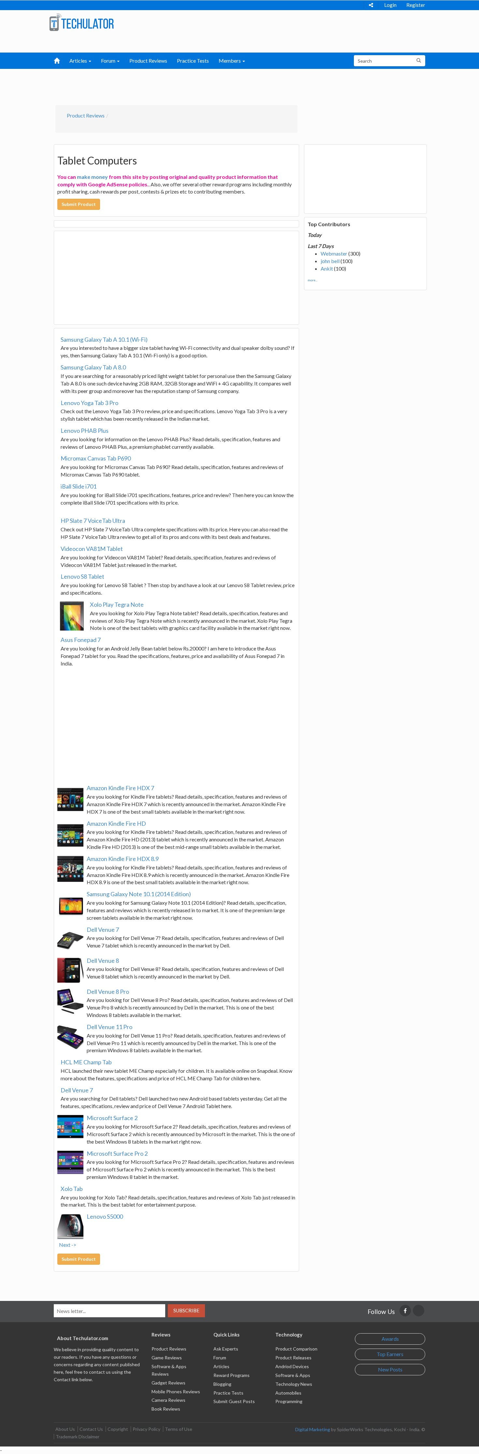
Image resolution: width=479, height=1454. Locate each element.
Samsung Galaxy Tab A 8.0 (93, 367)
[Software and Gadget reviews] (81, 22)
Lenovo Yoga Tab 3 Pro (89, 402)
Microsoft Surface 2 (112, 1117)
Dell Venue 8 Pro (108, 991)
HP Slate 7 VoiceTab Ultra (93, 520)
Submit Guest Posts (234, 1401)
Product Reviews (148, 60)
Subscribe (186, 1310)
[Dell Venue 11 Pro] (70, 1037)
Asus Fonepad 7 (81, 639)
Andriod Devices (292, 1366)
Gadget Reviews (168, 1382)
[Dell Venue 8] (70, 971)
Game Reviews (167, 1357)
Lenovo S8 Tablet (82, 576)
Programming (288, 1401)
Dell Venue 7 (103, 929)
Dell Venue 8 (103, 960)
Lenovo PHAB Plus (85, 430)
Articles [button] (78, 60)
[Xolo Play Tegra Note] (72, 616)
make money (92, 177)
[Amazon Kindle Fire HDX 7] (70, 798)
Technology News (293, 1384)
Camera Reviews (168, 1400)
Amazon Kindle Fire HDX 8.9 (123, 858)
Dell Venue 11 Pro (109, 1026)
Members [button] (230, 60)
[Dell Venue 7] (70, 940)
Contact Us (91, 1429)
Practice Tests (193, 60)
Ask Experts (225, 1349)
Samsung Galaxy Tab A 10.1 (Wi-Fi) (104, 339)
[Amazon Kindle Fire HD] (70, 834)
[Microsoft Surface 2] (70, 1128)
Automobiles (288, 1393)
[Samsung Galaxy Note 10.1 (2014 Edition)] (70, 904)
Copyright (118, 1429)
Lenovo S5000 (105, 1216)
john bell (330, 261)
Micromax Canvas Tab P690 (96, 458)
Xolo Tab (72, 1188)
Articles (221, 1366)
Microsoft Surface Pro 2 (117, 1153)
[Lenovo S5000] (70, 1226)
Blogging (222, 1384)
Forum (219, 1357)
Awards (390, 1339)
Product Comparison (296, 1349)
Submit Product (79, 204)
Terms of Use (178, 1429)
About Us (65, 1429)
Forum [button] (108, 60)
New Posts (390, 1369)
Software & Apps (292, 1375)
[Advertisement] (205, 85)
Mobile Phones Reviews (176, 1391)
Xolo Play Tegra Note (117, 604)
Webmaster (334, 253)
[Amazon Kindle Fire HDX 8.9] (70, 869)
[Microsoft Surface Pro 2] (70, 1163)
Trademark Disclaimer (77, 1436)
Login (390, 5)
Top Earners (390, 1354)
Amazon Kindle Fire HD (116, 823)
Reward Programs (231, 1375)
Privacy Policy (146, 1429)
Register (415, 5)
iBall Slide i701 (78, 486)
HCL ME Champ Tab (86, 1062)
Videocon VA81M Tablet (92, 548)
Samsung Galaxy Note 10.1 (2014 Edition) (139, 894)
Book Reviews (166, 1409)
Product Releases (293, 1357)
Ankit (327, 268)
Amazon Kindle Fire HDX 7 (120, 787)
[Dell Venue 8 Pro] (70, 1002)
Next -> (67, 1245)
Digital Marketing (312, 1429)
